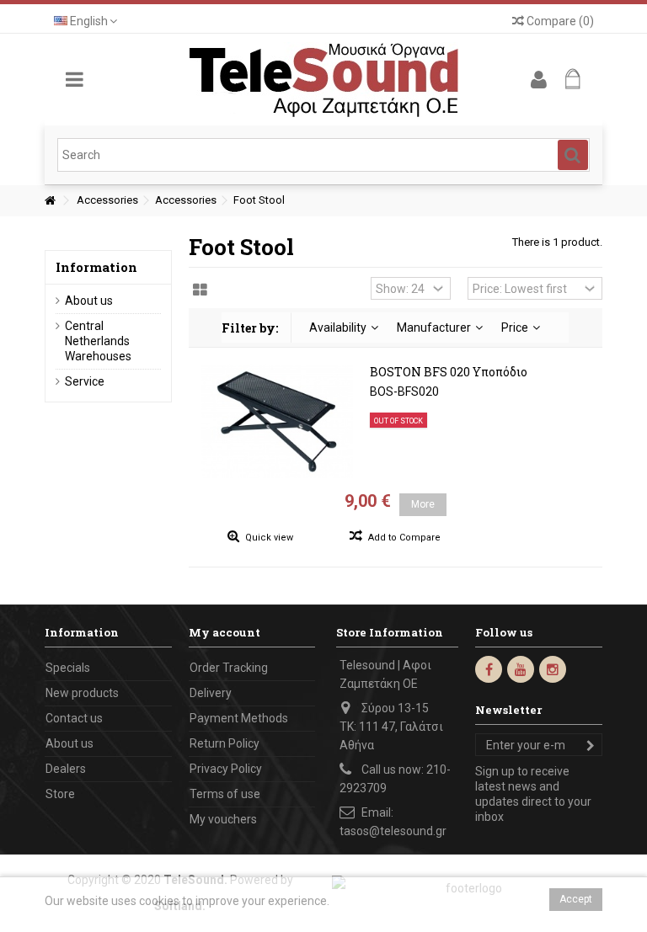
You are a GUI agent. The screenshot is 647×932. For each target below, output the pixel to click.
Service (84, 381)
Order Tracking (229, 667)
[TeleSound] (323, 79)
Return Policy (224, 743)
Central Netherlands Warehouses (98, 341)
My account (224, 632)
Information (96, 266)
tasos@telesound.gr (393, 831)
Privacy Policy (226, 768)
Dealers (65, 768)
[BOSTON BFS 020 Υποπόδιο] (277, 421)
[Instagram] (552, 669)
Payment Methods (239, 718)
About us (89, 300)
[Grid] (200, 290)
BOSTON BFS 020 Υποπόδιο (448, 372)
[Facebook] (488, 669)
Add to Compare (404, 537)
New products (82, 693)
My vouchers (223, 819)
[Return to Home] (50, 200)
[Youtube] (520, 669)
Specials (67, 667)
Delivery (211, 693)
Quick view (268, 537)
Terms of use (225, 794)
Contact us (74, 718)
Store (60, 794)
